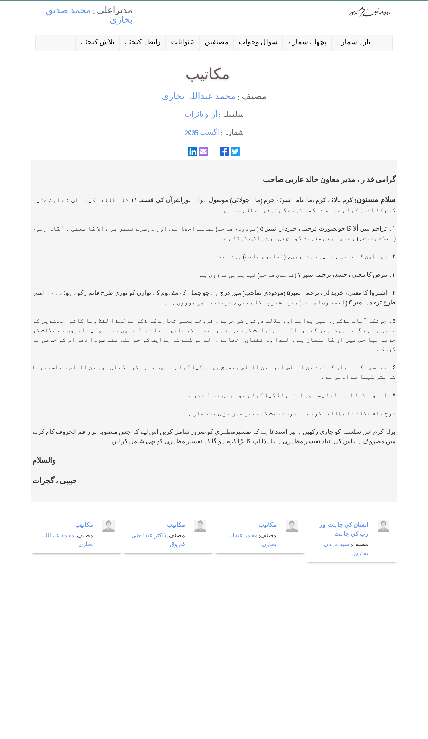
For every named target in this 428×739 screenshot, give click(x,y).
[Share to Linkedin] (192, 151)
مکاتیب (84, 525)
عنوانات (182, 43)
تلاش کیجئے (97, 43)
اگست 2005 (202, 133)
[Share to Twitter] (235, 151)
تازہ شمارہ (353, 43)
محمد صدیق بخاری (89, 16)
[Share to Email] (203, 151)
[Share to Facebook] (224, 151)
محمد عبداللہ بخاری (199, 97)
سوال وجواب (258, 43)
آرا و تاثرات (201, 115)
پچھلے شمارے (307, 43)
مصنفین (216, 43)
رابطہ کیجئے (143, 43)
